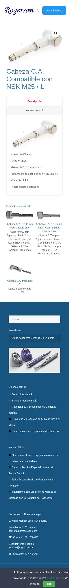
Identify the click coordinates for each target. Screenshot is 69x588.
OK (49, 584)
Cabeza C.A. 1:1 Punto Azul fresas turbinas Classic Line (49, 228)
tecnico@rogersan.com (21, 547)
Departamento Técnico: (21, 543)
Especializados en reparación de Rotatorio (35, 431)
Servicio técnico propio (24, 400)
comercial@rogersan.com (23, 530)
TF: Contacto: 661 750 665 (23, 537)
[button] (56, 33)
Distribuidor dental (22, 394)
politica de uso (55, 577)
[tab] (34, 101)
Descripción (34, 101)
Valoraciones (34, 110)
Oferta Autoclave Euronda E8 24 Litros (33, 337)
